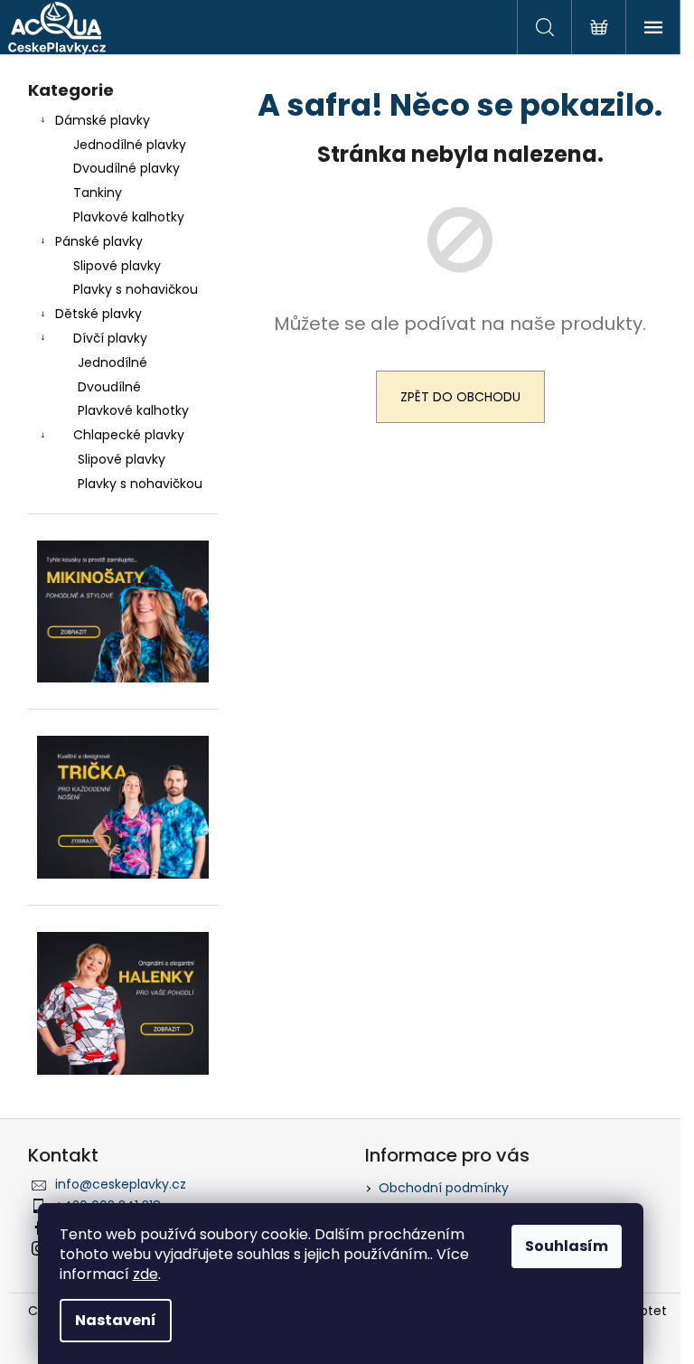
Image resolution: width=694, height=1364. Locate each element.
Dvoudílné (109, 387)
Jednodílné (112, 362)
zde (145, 1274)
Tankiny (97, 192)
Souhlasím (566, 1246)
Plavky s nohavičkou (135, 289)
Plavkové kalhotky (128, 217)
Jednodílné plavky (129, 145)
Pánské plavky (99, 241)
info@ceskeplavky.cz (120, 1184)
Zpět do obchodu (460, 397)
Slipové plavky (117, 266)
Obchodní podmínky (444, 1188)
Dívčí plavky (110, 338)
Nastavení (115, 1320)
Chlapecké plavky (128, 435)
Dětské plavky (98, 314)
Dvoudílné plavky (126, 168)
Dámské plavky (102, 120)
